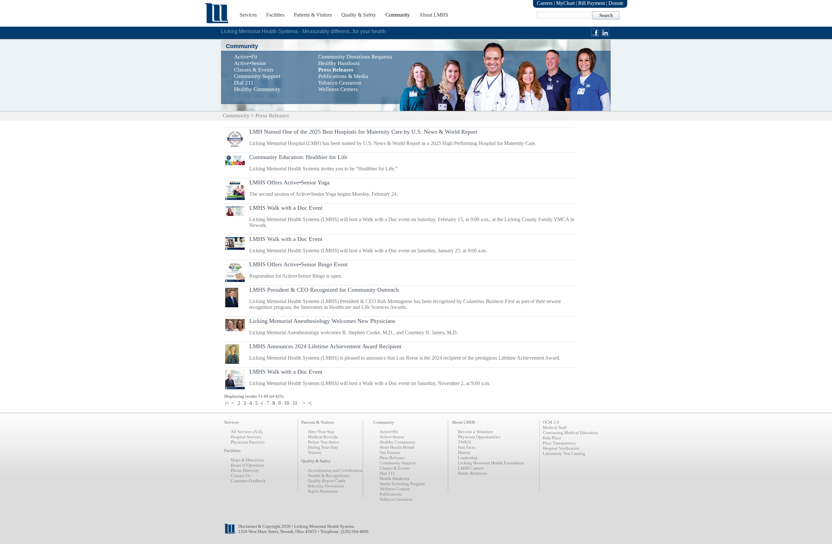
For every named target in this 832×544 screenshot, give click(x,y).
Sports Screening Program (402, 483)
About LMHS (433, 15)
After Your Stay (321, 431)
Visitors (314, 452)
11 (294, 403)
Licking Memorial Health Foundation (491, 462)
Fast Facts (466, 447)
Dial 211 (387, 473)
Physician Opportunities (479, 436)
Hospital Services (246, 436)
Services (248, 15)
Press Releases (392, 457)
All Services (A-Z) (246, 431)
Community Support (398, 462)
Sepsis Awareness (323, 491)
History (464, 452)
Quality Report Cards (326, 480)
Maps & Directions (247, 460)
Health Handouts (394, 478)
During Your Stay (323, 447)
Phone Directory (245, 470)
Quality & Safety (358, 15)
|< (227, 403)
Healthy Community (398, 442)
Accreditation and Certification (335, 470)
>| (309, 403)
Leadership (467, 457)
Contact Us (240, 475)
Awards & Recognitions (328, 475)
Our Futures (390, 452)
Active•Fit (389, 431)
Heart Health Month (397, 447)
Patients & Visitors (313, 15)
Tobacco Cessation (396, 499)
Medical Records (323, 436)
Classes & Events (395, 468)
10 (286, 403)
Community (397, 15)
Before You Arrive (323, 442)
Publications (391, 494)
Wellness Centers (395, 488)
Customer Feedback (248, 480)
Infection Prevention (326, 486)
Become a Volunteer (475, 431)
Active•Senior (392, 436)
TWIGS (464, 442)
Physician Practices (248, 442)
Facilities (275, 15)
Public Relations (472, 473)
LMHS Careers (471, 468)
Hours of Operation (247, 465)
